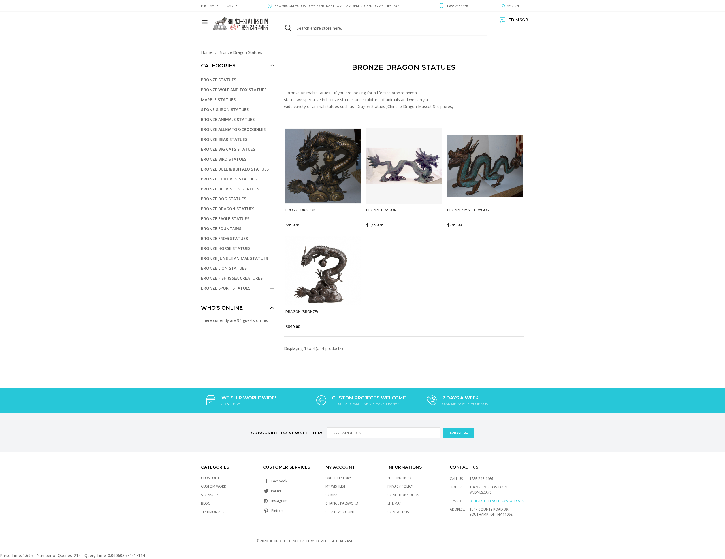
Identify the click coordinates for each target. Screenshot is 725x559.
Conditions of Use (404, 494)
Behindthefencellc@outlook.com (501, 500)
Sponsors (209, 494)
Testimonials (212, 511)
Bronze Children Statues (229, 179)
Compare (333, 494)
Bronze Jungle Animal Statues (234, 258)
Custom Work (213, 486)
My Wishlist (335, 486)
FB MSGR (518, 19)
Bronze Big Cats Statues (228, 149)
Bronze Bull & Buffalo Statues (235, 169)
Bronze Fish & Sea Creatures (232, 278)
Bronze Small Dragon (468, 209)
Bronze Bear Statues (224, 139)
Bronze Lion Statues (224, 268)
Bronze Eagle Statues (225, 218)
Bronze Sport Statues (225, 288)
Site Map (394, 503)
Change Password (341, 503)
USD (230, 5)
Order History (338, 477)
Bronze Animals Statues (228, 119)
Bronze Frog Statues (224, 238)
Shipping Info (399, 477)
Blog (205, 503)
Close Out (210, 477)
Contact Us (398, 511)
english (207, 5)
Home (206, 52)
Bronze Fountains (221, 228)
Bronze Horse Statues (225, 248)
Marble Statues (218, 99)
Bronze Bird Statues (223, 159)
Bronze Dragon (300, 209)
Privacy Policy (400, 486)
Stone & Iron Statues (225, 109)
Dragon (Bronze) (301, 311)
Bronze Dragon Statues (227, 208)
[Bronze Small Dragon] (485, 166)
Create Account (340, 511)
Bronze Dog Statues (223, 198)
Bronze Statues (218, 79)
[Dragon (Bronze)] (323, 271)
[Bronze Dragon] (323, 166)
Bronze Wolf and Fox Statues (233, 89)
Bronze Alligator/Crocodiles (233, 129)
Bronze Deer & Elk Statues (230, 189)
